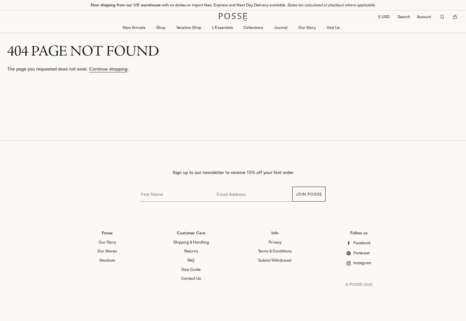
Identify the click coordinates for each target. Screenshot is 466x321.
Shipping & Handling (191, 242)
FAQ (191, 260)
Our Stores (107, 251)
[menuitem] (134, 28)
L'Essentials (222, 27)
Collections (253, 27)
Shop (160, 27)
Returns (191, 251)
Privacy (275, 242)
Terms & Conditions (275, 251)
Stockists (107, 260)
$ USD (384, 16)
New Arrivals (134, 27)
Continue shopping (108, 68)
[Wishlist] (442, 16)
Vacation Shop (188, 27)
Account (424, 16)
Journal (281, 27)
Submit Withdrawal (275, 260)
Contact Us (191, 278)
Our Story (307, 27)
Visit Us (333, 27)
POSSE (356, 284)
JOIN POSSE (309, 194)
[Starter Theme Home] (233, 17)
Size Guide (191, 269)
